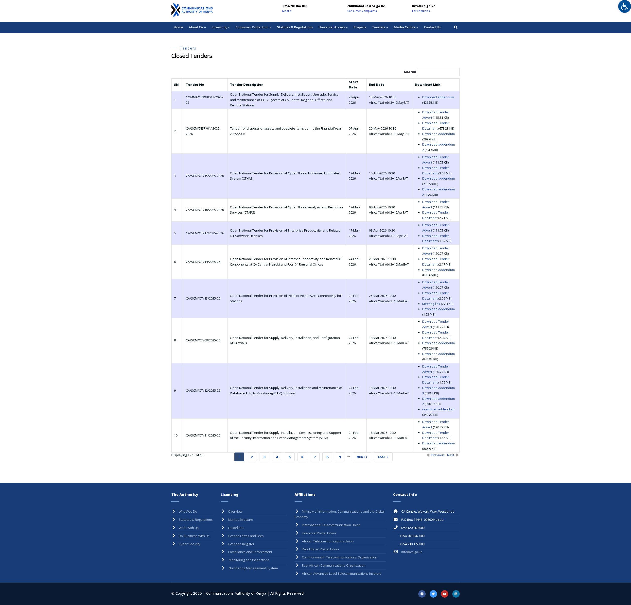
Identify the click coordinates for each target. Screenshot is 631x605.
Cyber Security (189, 544)
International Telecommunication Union (331, 525)
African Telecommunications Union (328, 541)
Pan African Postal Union (320, 549)
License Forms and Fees (246, 536)
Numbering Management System (253, 568)
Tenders (378, 27)
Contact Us (432, 27)
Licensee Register (241, 544)
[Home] (205, 10)
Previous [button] (438, 455)
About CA (196, 27)
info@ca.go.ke (411, 552)
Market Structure (240, 519)
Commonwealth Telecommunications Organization (339, 557)
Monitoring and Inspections (248, 560)
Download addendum (438, 134)
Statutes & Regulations (295, 27)
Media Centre (404, 27)
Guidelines (236, 527)
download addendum (438, 409)
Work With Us (189, 527)
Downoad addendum (438, 97)
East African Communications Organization (334, 565)
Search (410, 71)
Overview (235, 511)
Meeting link (431, 304)
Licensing (219, 27)
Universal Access (331, 27)
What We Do (188, 511)
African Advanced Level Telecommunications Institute (341, 573)
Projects (359, 27)
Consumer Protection (251, 27)
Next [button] (450, 455)
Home (178, 27)
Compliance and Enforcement (250, 552)
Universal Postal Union (319, 533)
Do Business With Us (194, 536)
